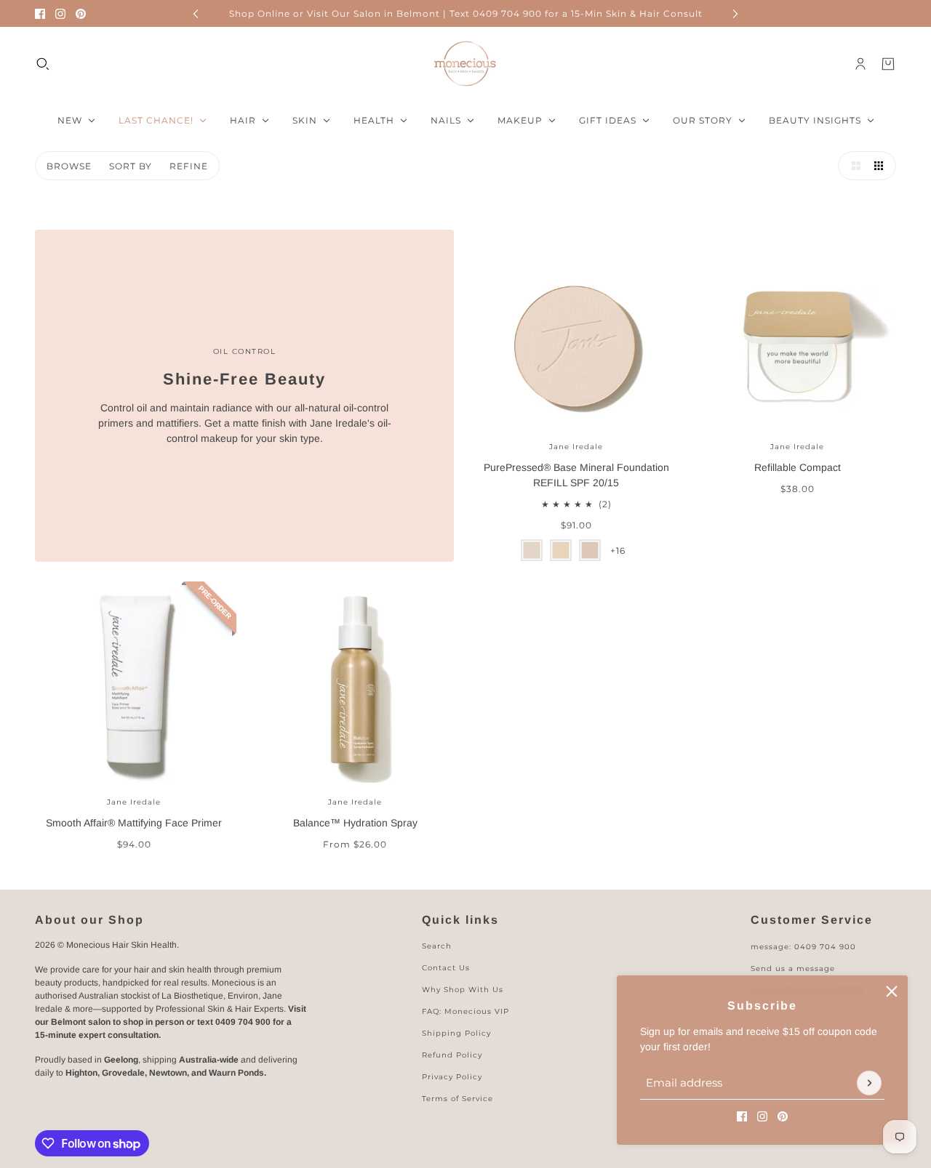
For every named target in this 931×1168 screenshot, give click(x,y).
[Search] (43, 64)
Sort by (130, 166)
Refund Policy (452, 1055)
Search (437, 946)
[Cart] (888, 64)
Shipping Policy (456, 1033)
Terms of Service (457, 1098)
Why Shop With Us (462, 989)
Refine (188, 166)
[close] (891, 991)
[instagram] (60, 14)
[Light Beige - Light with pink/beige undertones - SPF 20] (590, 550)
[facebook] (40, 14)
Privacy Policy (452, 1077)
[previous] (195, 13)
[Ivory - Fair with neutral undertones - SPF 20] (531, 550)
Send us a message (793, 968)
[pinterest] (81, 14)
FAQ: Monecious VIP (465, 1011)
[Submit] (869, 1083)
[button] (852, 165)
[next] (735, 13)
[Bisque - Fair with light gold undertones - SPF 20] (561, 550)
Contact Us (446, 967)
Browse (69, 166)
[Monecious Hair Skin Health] (465, 64)
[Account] (860, 64)
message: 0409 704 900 (803, 946)
